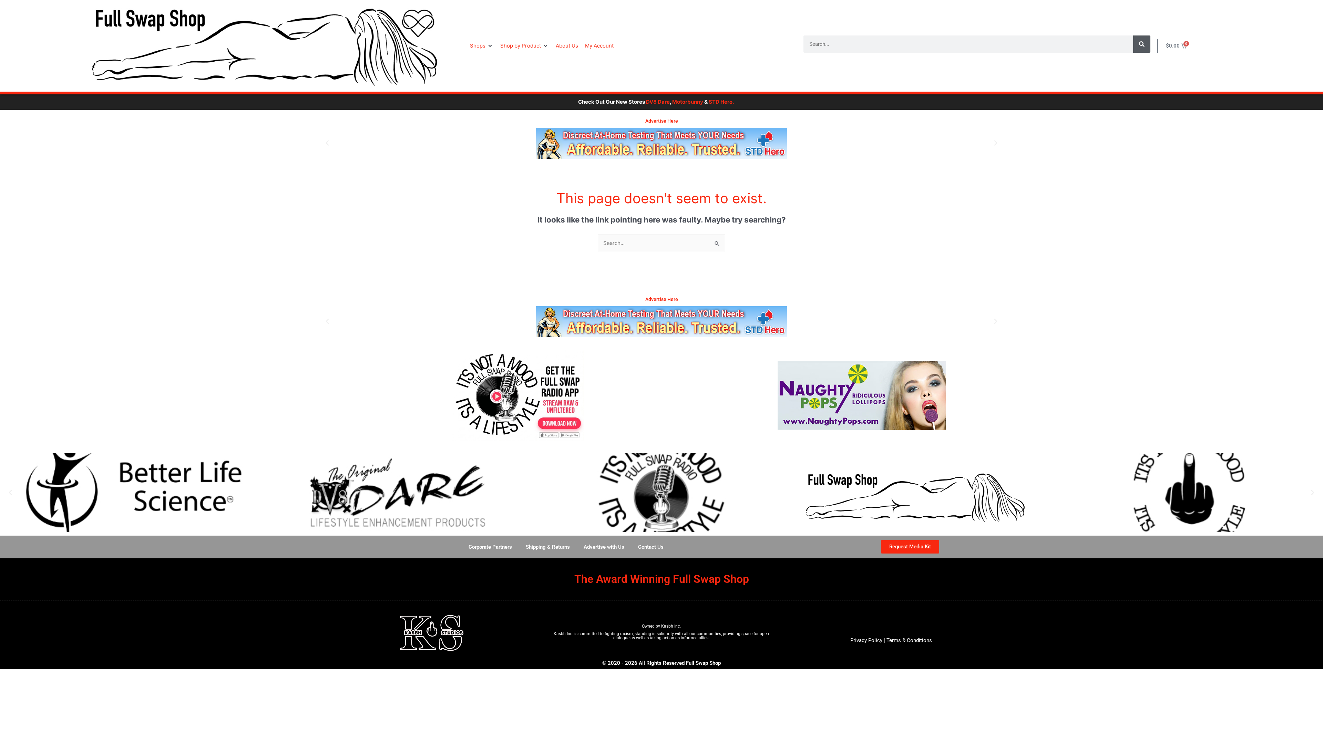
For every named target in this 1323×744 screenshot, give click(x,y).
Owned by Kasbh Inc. (661, 626)
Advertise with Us (604, 547)
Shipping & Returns (548, 547)
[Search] (1141, 44)
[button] (481, 46)
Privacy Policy (866, 640)
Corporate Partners (490, 547)
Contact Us (651, 547)
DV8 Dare (606, 102)
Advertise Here (661, 121)
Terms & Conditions (909, 640)
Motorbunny (636, 102)
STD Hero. (669, 102)
